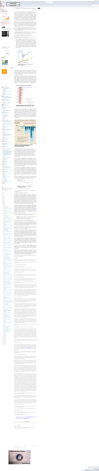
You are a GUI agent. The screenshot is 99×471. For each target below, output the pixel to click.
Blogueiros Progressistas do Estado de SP (7, 181)
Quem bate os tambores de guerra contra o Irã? (8, 300)
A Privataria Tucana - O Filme (6, 249)
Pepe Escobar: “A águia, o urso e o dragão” (7, 221)
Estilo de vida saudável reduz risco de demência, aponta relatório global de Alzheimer (7, 157)
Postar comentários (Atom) (19, 447)
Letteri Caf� (4, 175)
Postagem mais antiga (34, 445)
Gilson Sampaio (4, 137)
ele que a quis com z (5, 323)
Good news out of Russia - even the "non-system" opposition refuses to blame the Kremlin (7, 167)
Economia (33, 422)
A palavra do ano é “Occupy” (6, 210)
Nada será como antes (5, 162)
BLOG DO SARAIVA (5, 141)
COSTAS (4, 324)
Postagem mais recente (16, 445)
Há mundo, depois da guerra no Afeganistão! (7, 219)
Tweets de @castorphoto (4, 13)
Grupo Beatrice (4, 128)
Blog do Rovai (4, 182)
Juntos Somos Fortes (5, 126)
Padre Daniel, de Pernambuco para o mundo (7, 263)
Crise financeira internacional (22, 422)
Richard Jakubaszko (5, 180)
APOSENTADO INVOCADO (6, 150)
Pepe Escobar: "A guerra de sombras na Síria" (7, 329)
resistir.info (4, 183)
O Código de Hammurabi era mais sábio (7, 309)
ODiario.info (4, 117)
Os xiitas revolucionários (5, 303)
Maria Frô (4, 173)
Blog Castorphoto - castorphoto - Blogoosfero (6, 177)
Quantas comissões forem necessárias (7, 328)
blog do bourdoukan (5, 143)
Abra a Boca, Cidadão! (5, 171)
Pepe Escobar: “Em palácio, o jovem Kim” (7, 233)
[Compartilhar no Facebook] (27, 421)
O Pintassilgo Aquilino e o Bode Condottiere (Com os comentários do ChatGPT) (7, 102)
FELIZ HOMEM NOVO (5, 207)
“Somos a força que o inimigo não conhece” (7, 302)
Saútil (3, 156)
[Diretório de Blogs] (4, 73)
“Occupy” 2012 (4, 220)
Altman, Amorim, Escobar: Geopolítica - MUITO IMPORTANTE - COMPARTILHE (7, 129)
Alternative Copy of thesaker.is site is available (7, 110)
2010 (3, 344)
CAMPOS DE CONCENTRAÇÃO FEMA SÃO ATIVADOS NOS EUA (8, 229)
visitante (3, 77)
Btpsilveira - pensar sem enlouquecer (7, 148)
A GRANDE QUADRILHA (6, 330)
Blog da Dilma (4, 174)
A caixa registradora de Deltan (5, 132)
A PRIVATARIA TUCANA (6, 297)
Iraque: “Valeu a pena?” (5, 250)
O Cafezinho (4, 90)
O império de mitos (4, 160)
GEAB (35, 422)
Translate (7, 48)
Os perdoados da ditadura (5, 327)
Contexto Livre (4, 131)
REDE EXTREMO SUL (5, 164)
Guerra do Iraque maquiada (6, 216)
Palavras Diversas (5, 178)
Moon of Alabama (5, 104)
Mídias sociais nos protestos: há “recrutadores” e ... (6, 215)
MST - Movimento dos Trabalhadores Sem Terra (7, 124)
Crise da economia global (5, 304)
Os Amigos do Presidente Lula (6, 99)
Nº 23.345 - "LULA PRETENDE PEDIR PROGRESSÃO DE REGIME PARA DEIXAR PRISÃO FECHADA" (7, 135)
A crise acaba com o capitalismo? (6, 331)
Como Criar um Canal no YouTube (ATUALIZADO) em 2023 (6, 116)
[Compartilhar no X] (26, 421)
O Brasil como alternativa (5, 264)
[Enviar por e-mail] (25, 421)
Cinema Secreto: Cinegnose (6, 96)
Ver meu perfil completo (5, 190)
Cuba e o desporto (4, 118)
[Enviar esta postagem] (24, 421)
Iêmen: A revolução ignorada (6, 325)
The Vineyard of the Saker (5, 166)
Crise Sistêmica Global (29, 422)
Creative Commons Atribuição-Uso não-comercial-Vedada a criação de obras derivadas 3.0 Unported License (7, 29)
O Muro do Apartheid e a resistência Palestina (8, 265)
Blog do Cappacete (5, 169)
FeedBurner (9, 54)
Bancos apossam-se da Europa (6, 273)
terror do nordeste (5, 179)
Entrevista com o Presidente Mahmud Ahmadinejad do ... (7, 272)
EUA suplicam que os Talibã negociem (7, 237)
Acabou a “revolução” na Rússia (6, 286)
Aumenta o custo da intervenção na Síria (7, 326)
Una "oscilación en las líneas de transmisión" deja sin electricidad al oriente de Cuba (7, 88)
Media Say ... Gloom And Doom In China (6, 105)
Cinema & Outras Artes (5, 146)
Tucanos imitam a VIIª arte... (6, 315)
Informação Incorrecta (5, 139)
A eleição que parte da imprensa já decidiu (6, 100)
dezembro (4, 205)
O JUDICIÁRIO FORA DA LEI (6, 230)
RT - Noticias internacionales (6, 87)
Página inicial (25, 445)
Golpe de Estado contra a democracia (7, 316)
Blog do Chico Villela (5, 159)
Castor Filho (3, 23)
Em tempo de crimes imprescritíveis (7, 314)
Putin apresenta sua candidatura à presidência (8, 301)
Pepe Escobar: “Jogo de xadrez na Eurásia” (7, 227)
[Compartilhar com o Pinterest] (28, 421)
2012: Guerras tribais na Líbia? (6, 206)
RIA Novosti (4, 93)
